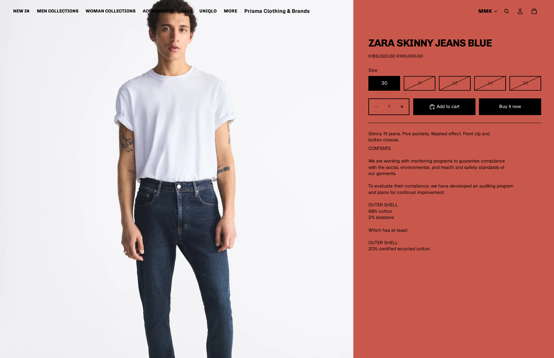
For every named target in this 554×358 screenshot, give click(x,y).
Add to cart (448, 106)
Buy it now (510, 106)
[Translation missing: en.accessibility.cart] (534, 11)
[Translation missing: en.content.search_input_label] (506, 11)
